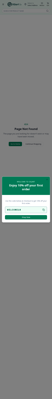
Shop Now (26, 217)
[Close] (47, 180)
